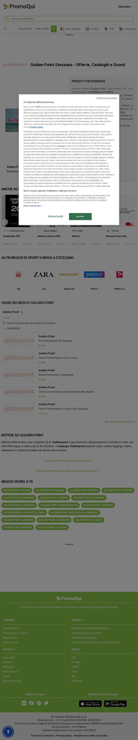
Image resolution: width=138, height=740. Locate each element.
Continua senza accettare (106, 98)
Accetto (80, 216)
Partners (61, 146)
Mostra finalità (55, 216)
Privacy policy (36, 127)
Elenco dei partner (32, 206)
